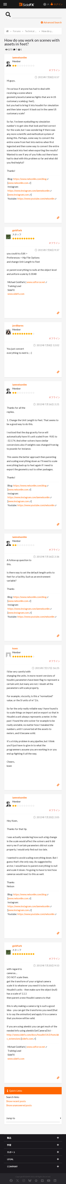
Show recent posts (16, 1101)
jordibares (17, 325)
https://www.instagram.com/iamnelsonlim (29, 190)
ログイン (58, 4)
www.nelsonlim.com (18, 183)
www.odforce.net (36, 282)
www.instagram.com (18, 194)
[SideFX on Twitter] (17, 1180)
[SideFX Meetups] (36, 1180)
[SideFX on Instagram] (23, 1180)
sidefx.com (27, 1038)
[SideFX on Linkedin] (55, 1180)
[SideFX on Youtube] (48, 1180)
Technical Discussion (31, 31)
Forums (17, 31)
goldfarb (17, 230)
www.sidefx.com (16, 294)
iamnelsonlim (19, 57)
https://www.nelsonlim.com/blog (29, 179)
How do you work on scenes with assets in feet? (48, 31)
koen (15, 648)
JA (47, 4)
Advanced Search (52, 22)
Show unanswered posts (19, 1105)
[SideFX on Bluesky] (29, 1180)
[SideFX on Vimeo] (42, 1180)
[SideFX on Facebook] (11, 1180)
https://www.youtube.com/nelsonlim (35, 198)
